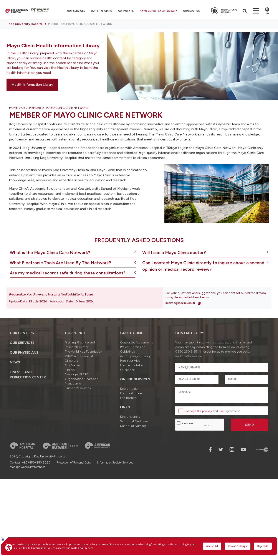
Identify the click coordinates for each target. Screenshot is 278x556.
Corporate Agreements (136, 342)
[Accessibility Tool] (8, 547)
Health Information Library (32, 84)
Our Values (73, 365)
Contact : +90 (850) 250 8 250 (30, 462)
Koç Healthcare (131, 393)
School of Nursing (133, 426)
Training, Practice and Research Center (80, 345)
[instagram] (232, 449)
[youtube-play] (243, 449)
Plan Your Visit (130, 361)
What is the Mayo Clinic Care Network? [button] (50, 252)
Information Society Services (115, 462)
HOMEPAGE (17, 108)
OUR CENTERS (22, 333)
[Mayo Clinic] (40, 10)
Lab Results (128, 398)
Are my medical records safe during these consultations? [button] (67, 273)
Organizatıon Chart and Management (81, 381)
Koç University (130, 417)
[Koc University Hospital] (16, 10)
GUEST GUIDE (131, 333)
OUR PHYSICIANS (101, 11)
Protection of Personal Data (74, 462)
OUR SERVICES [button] (76, 11)
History (70, 370)
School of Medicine (133, 421)
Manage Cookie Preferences (27, 467)
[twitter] (220, 449)
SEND (249, 425)
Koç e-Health (129, 389)
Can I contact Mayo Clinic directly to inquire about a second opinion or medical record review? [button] (203, 266)
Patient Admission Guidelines (132, 349)
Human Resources (78, 388)
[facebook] (210, 449)
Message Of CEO (77, 374)
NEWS (15, 362)
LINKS (125, 407)
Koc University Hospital (26, 24)
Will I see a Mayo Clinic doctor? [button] (174, 252)
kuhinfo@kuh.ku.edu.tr (180, 303)
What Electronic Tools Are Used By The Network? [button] (60, 262)
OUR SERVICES (22, 343)
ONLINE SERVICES (135, 379)
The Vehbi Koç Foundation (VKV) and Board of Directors (83, 356)
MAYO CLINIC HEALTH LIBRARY (158, 11)
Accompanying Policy (135, 356)
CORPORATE (126, 11)
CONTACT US (191, 11)
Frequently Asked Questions (132, 367)
